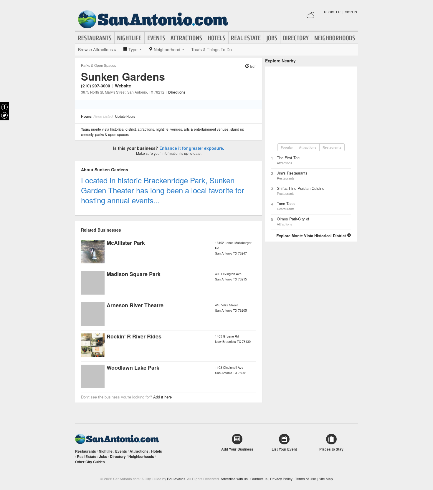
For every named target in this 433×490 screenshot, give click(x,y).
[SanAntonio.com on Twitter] (4, 115)
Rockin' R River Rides (134, 336)
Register (332, 11)
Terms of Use (305, 478)
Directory (296, 38)
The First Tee (288, 157)
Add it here (162, 397)
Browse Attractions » (97, 49)
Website (123, 86)
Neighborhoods (335, 38)
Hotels (216, 38)
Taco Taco (286, 203)
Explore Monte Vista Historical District (311, 235)
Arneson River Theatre (135, 305)
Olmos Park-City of (293, 219)
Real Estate (246, 38)
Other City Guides (90, 461)
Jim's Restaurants (292, 173)
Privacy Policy (281, 478)
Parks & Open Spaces (98, 65)
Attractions (186, 38)
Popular (287, 147)
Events (156, 38)
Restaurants (94, 38)
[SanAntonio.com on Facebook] (4, 107)
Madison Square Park (134, 274)
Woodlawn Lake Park (133, 367)
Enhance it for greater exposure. (191, 148)
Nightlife (129, 38)
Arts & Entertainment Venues (206, 129)
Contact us (258, 478)
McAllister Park (126, 243)
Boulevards (176, 478)
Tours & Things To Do (211, 49)
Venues (176, 129)
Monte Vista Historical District (113, 129)
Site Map (326, 478)
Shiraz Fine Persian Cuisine (300, 188)
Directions (177, 92)
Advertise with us (234, 478)
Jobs (272, 38)
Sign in (351, 11)
